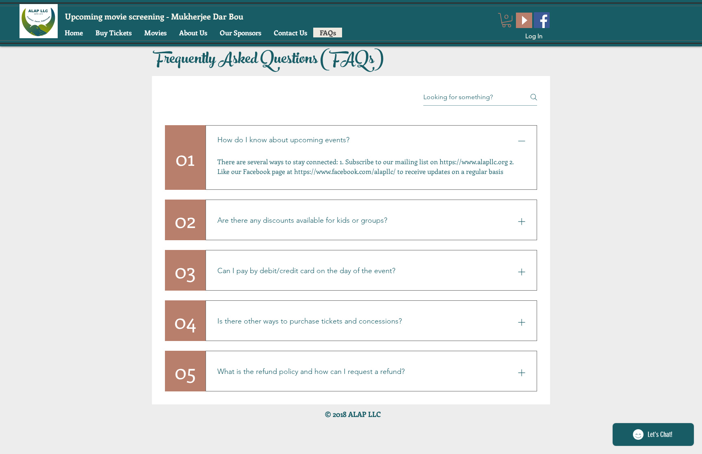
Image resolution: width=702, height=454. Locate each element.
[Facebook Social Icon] (542, 20)
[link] (506, 20)
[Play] (524, 20)
